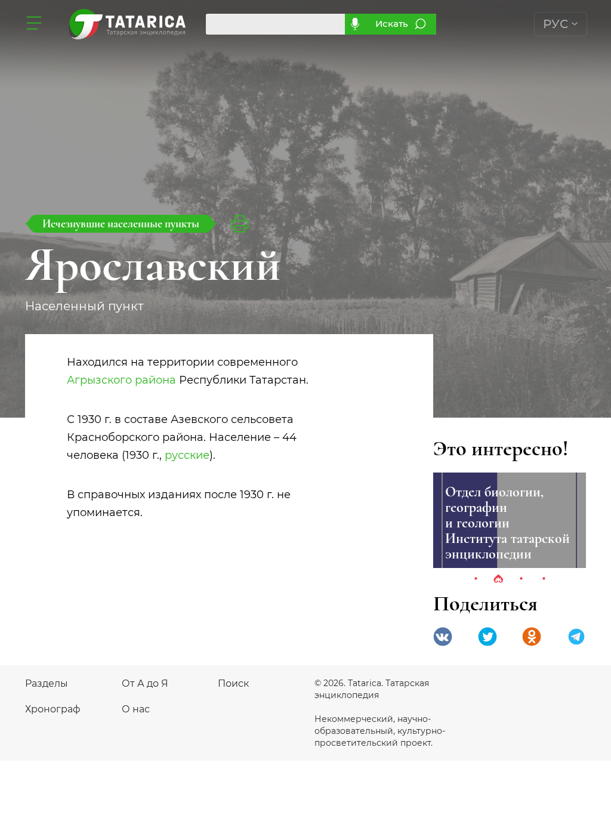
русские (187, 455)
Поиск (233, 683)
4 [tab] (543, 579)
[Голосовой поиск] (355, 24)
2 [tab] (498, 579)
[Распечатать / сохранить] (240, 224)
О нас (136, 709)
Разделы (46, 683)
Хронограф (53, 709)
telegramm (576, 636)
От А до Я (145, 683)
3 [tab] (520, 579)
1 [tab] (475, 579)
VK (442, 636)
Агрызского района (121, 380)
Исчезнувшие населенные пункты (120, 223)
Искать (391, 23)
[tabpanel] (509, 520)
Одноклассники (531, 636)
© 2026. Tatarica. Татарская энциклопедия (371, 689)
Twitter (487, 636)
